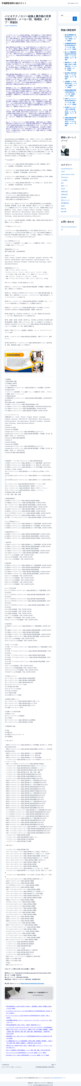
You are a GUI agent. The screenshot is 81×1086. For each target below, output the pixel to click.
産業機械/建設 (65, 203)
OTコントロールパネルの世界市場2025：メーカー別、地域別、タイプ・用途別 (26, 1052)
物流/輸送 (64, 197)
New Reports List (73, 3)
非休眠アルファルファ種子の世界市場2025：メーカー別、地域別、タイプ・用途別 (71, 111)
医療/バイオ (64, 186)
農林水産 (63, 209)
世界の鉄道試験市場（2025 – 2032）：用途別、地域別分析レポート (23, 1024)
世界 (62, 183)
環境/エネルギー (65, 200)
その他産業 (64, 180)
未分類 (63, 189)
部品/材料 (64, 211)
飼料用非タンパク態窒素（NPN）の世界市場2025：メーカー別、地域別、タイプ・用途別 (71, 66)
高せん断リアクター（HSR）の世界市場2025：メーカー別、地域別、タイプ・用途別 (27, 1055)
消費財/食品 (64, 194)
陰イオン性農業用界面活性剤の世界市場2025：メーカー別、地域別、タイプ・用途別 (71, 55)
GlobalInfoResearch (67, 169)
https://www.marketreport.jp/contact (32, 983)
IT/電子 (63, 171)
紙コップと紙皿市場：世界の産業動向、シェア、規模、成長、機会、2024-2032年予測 (28, 1050)
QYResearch (64, 177)
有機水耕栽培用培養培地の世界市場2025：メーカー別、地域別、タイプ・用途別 (71, 121)
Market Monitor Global (68, 174)
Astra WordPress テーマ (58, 1078)
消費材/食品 (64, 191)
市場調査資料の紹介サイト (14, 3)
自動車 (63, 206)
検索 (62, 15)
